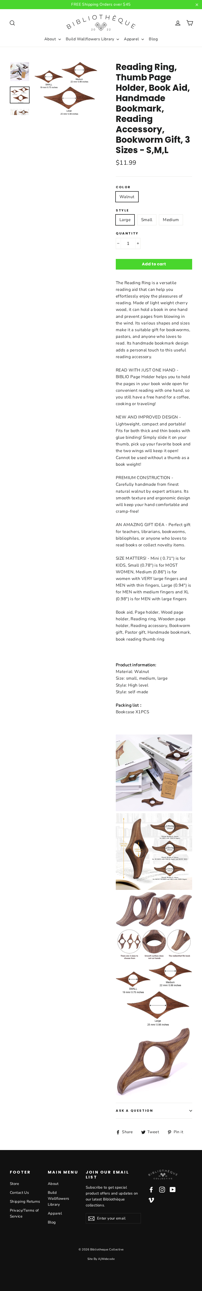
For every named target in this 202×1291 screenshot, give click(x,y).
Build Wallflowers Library (90, 39)
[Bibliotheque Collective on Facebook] (151, 1189)
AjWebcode (106, 1259)
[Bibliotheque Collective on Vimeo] (151, 1199)
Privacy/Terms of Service (24, 1213)
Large (125, 220)
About (50, 39)
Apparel (132, 39)
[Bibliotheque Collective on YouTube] (173, 1189)
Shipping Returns (25, 1201)
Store (14, 1183)
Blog (153, 39)
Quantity (127, 233)
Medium (171, 220)
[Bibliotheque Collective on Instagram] (162, 1189)
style (122, 210)
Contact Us (19, 1192)
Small (146, 220)
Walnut (127, 197)
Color (123, 187)
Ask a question (134, 1110)
